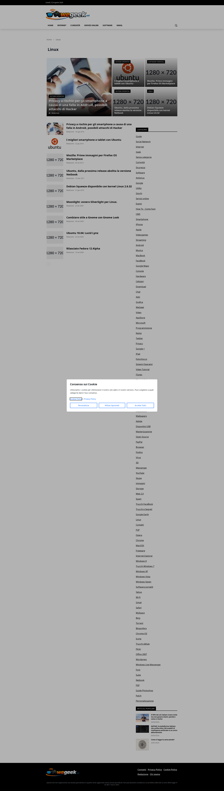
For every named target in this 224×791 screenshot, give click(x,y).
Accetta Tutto (140, 405)
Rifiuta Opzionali (112, 405)
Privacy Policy (90, 399)
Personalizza (83, 405)
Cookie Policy (76, 399)
